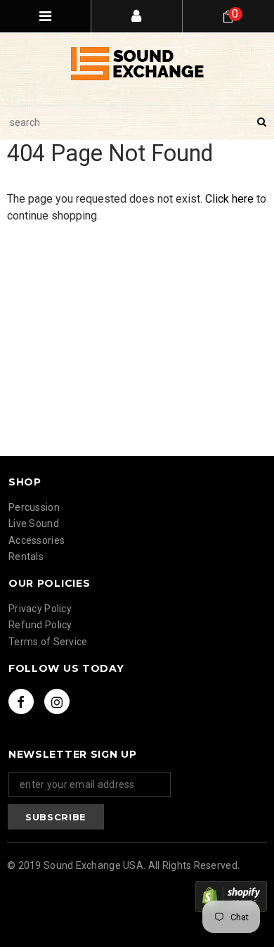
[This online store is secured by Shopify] (231, 896)
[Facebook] (21, 701)
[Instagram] (57, 701)
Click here (230, 198)
